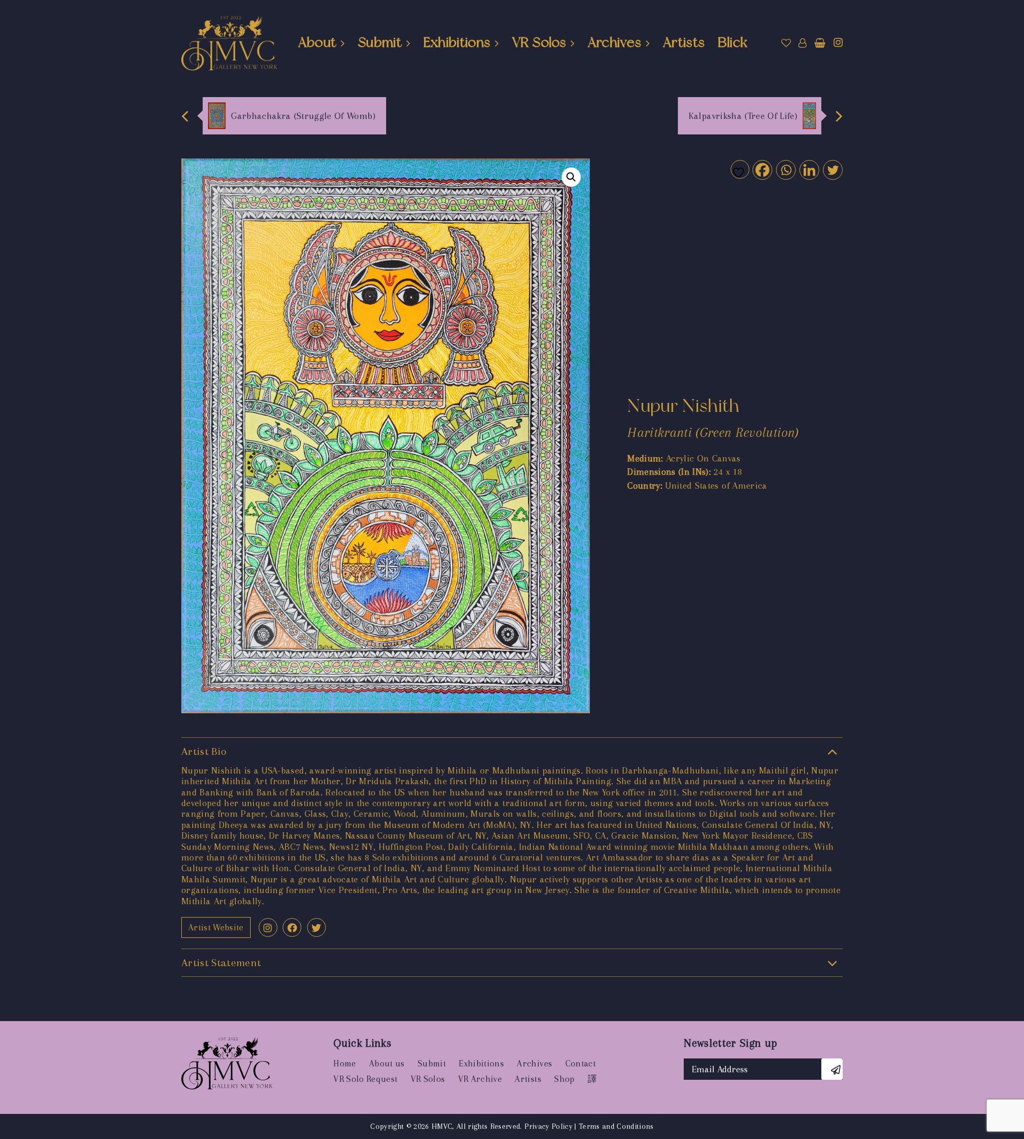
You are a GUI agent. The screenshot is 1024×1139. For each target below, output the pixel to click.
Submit (380, 42)
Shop (564, 1079)
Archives (615, 42)
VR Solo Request (365, 1079)
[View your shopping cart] (820, 43)
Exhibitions (457, 42)
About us (387, 1063)
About (317, 42)
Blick (733, 42)
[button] (571, 177)
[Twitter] (832, 169)
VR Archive (480, 1079)
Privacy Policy (548, 1126)
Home (344, 1063)
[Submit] (832, 1069)
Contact (580, 1063)
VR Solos (539, 42)
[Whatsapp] (785, 169)
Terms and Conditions (616, 1126)
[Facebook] (762, 169)
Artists (684, 42)
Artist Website (216, 927)
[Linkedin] (808, 169)
